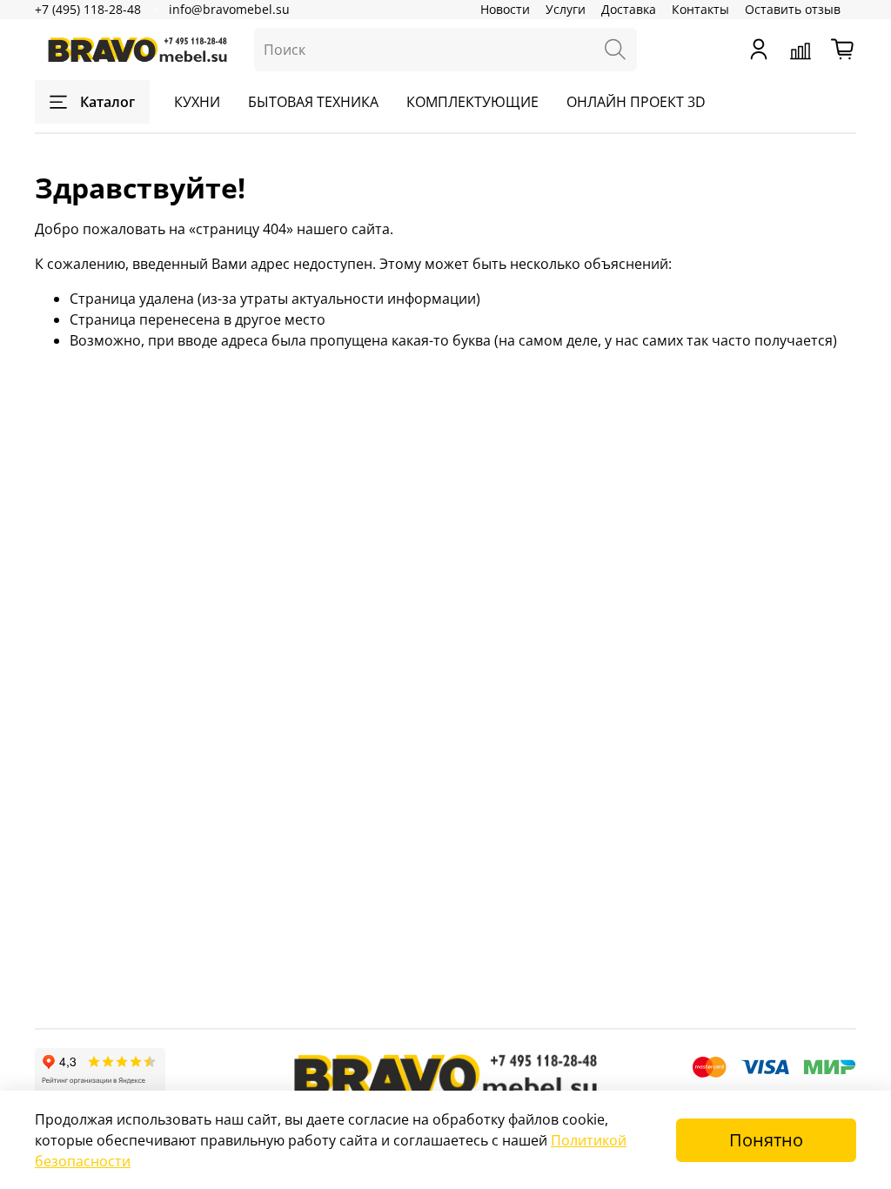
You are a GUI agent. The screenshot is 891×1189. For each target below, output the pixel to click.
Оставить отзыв (793, 9)
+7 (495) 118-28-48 (88, 9)
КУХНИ (197, 101)
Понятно (766, 1140)
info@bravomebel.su (229, 9)
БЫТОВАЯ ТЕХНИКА (313, 101)
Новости (505, 9)
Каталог (107, 101)
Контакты (700, 9)
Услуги (566, 9)
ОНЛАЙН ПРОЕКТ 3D (636, 101)
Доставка (628, 9)
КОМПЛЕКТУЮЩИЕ (472, 101)
